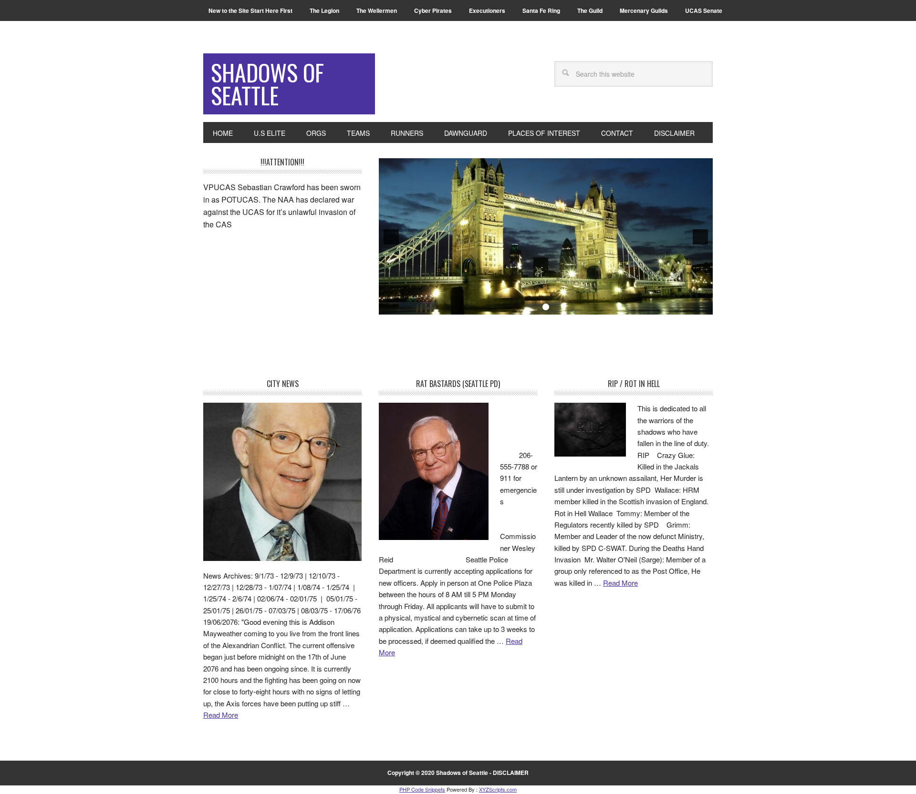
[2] (545, 307)
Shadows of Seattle (267, 83)
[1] (535, 307)
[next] (700, 236)
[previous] (391, 236)
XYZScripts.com (498, 789)
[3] (555, 307)
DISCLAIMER (511, 772)
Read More (220, 715)
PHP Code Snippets (422, 789)
